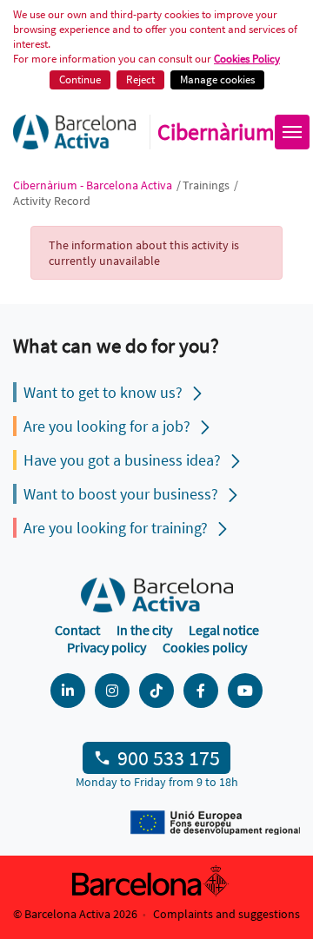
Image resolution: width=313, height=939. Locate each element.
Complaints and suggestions (226, 914)
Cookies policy (205, 647)
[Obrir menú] (292, 132)
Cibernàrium (216, 132)
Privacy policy (106, 647)
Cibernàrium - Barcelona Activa (94, 185)
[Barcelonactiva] (74, 132)
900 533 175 (168, 757)
